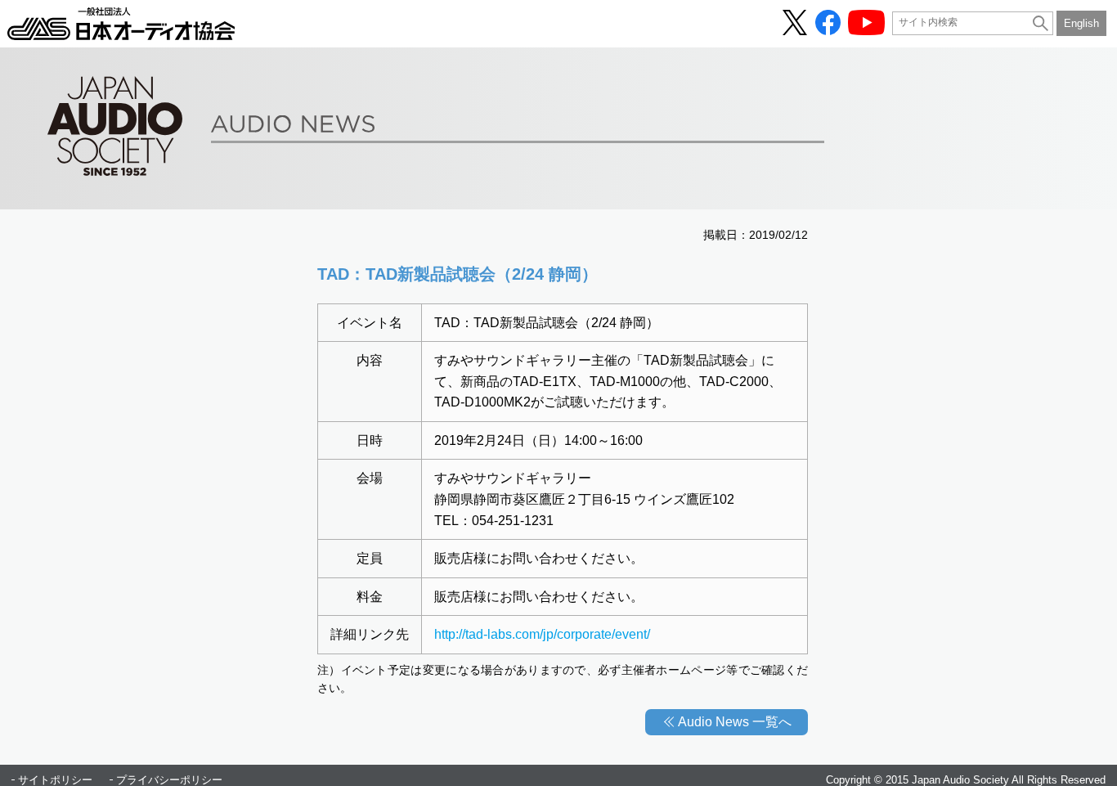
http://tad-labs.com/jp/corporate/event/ (542, 634)
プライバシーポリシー (169, 780)
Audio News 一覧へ (735, 722)
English (1081, 23)
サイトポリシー (55, 780)
